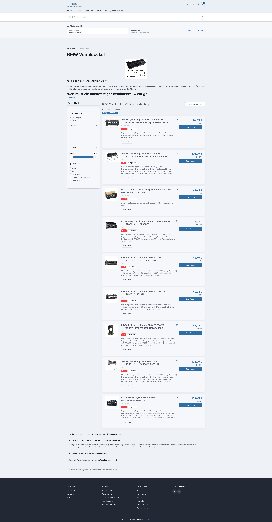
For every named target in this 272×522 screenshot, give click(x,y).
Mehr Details (127, 142)
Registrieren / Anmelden (110, 497)
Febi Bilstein (76, 174)
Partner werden (142, 508)
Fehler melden (107, 494)
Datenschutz (71, 490)
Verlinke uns (141, 494)
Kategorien (74, 11)
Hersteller (75, 164)
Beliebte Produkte (194, 104)
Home (90, 11)
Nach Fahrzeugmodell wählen (111, 11)
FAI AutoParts (76, 180)
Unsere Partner (142, 504)
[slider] (71, 157)
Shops (139, 497)
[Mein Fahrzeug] (198, 4)
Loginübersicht (107, 501)
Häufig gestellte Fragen (110, 504)
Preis (73, 148)
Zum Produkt (191, 127)
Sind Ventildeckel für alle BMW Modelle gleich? (88, 453)
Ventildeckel (73, 125)
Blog (138, 490)
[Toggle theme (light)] (187, 4)
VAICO (74, 171)
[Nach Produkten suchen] (202, 17)
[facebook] (174, 491)
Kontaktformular (107, 490)
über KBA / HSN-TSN (195, 30)
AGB (68, 497)
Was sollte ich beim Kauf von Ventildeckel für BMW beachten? (95, 440)
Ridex (74, 168)
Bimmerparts (145, 519)
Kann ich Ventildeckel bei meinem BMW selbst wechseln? (93, 460)
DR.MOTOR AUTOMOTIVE (81, 177)
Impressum (71, 494)
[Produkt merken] (176, 119)
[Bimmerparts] (74, 4)
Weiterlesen (72, 98)
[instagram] (179, 491)
